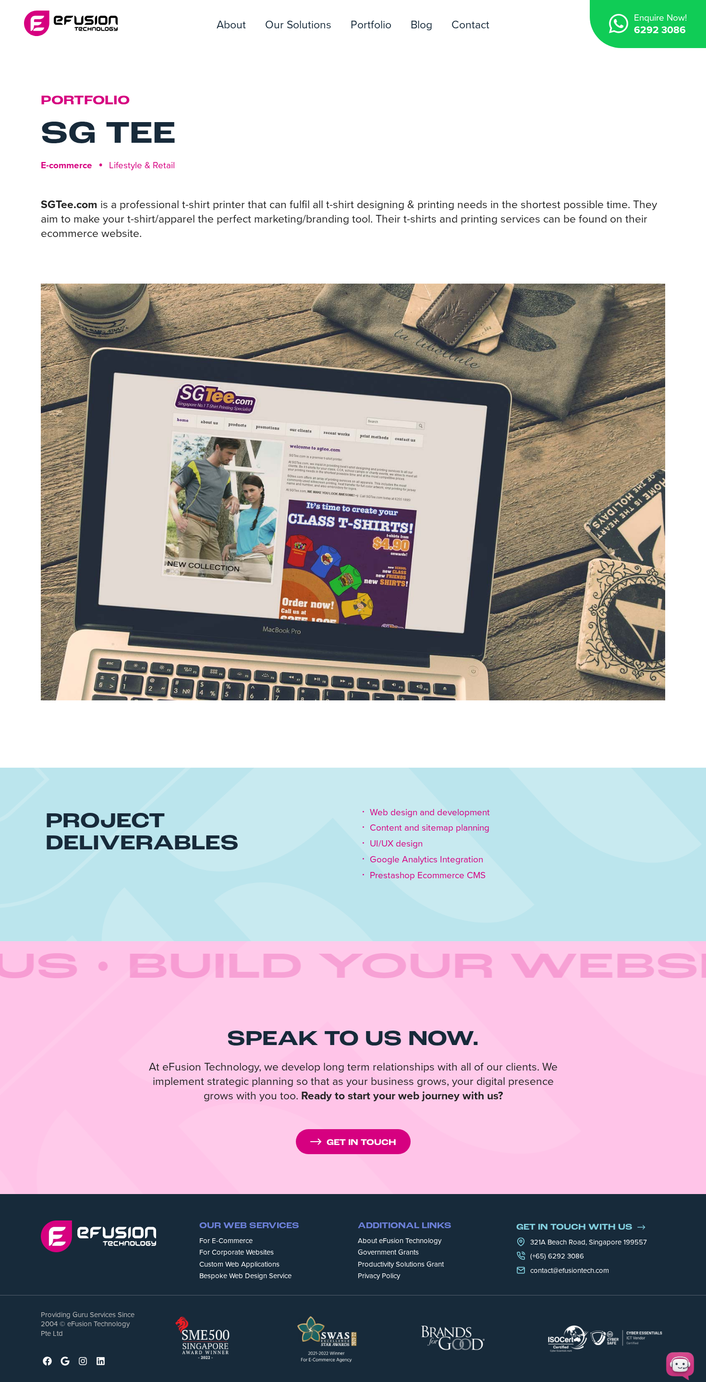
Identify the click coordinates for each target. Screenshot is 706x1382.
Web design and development (430, 812)
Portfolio (371, 24)
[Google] (65, 1361)
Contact (470, 24)
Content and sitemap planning (429, 828)
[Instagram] (82, 1361)
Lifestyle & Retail (142, 164)
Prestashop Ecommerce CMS (428, 875)
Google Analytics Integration (426, 859)
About (231, 24)
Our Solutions (298, 24)
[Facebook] (47, 1361)
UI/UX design (396, 843)
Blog (421, 24)
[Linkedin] (100, 1361)
